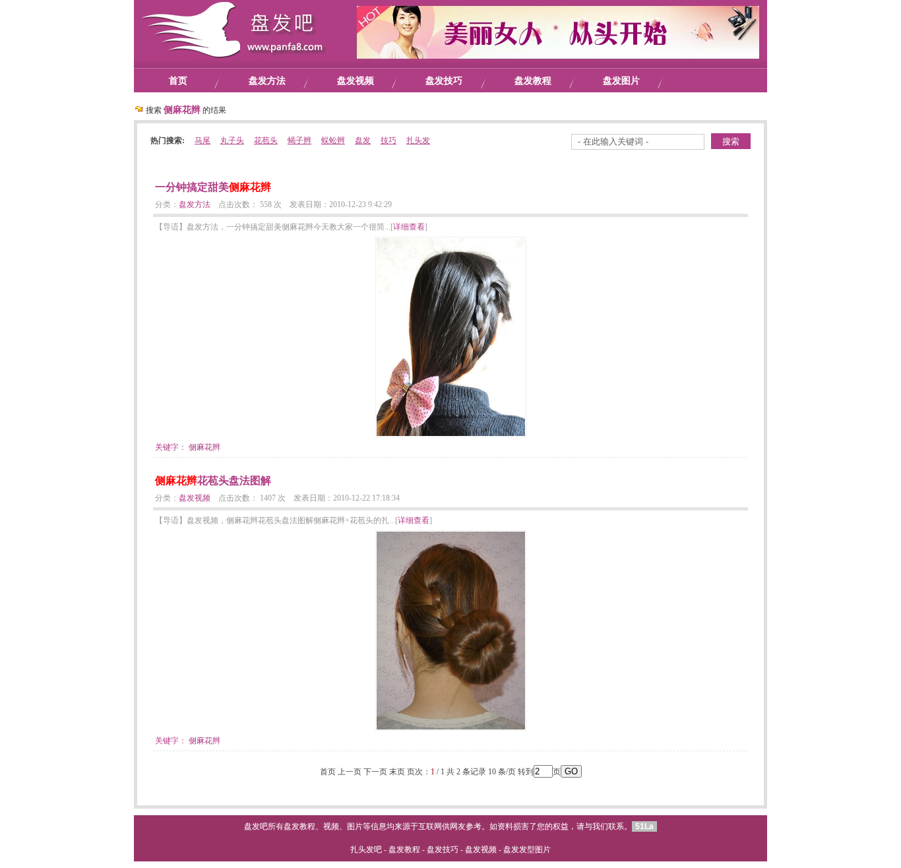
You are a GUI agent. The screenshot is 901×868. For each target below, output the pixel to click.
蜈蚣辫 (333, 140)
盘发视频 (355, 81)
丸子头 (232, 140)
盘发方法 (267, 81)
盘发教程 (532, 81)
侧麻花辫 (204, 447)
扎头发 (418, 140)
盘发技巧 (443, 81)
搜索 (730, 141)
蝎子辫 (299, 140)
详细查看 (409, 227)
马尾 (202, 140)
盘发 (363, 140)
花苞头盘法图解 (213, 480)
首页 (178, 81)
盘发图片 (621, 81)
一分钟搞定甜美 (213, 187)
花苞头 (266, 140)
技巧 (388, 140)
